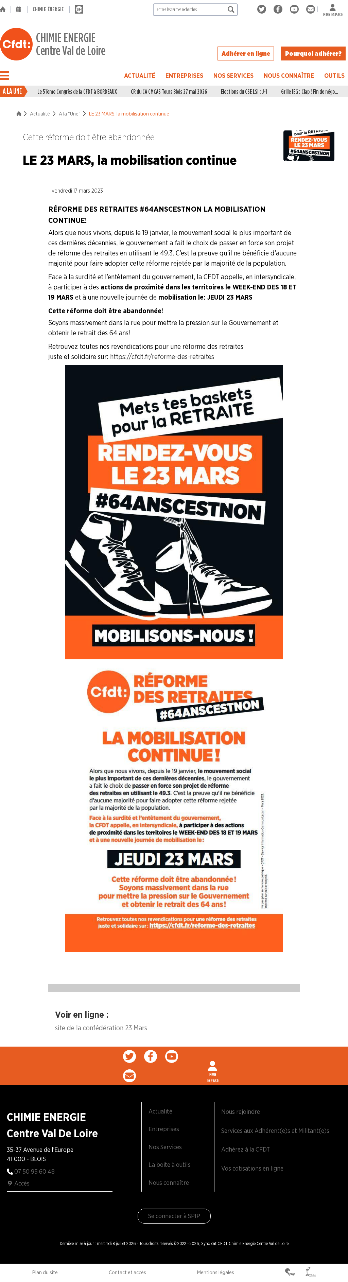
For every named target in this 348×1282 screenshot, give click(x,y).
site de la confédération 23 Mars (101, 1028)
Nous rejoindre (240, 1111)
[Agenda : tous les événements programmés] (19, 9)
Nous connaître (289, 75)
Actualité (139, 75)
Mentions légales (215, 1272)
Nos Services (233, 75)
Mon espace (333, 13)
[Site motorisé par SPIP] (290, 1273)
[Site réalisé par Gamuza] (310, 1273)
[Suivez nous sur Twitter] (262, 9)
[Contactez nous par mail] (310, 9)
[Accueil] (5, 9)
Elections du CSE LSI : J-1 (244, 91)
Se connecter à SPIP (174, 1215)
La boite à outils (170, 1164)
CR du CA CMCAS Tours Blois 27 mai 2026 (169, 91)
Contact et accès (127, 1272)
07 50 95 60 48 (34, 1171)
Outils (334, 75)
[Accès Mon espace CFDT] (213, 1066)
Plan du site (45, 1272)
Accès (22, 1183)
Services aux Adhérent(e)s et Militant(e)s (275, 1130)
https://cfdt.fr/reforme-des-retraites (162, 357)
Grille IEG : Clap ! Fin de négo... (309, 91)
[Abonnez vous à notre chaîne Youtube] (295, 9)
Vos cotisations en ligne (252, 1168)
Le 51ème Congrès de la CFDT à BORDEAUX (77, 91)
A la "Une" (70, 114)
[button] (4, 75)
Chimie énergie (48, 9)
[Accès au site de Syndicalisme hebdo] (79, 9)
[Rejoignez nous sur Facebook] (279, 9)
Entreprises (184, 75)
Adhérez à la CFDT (245, 1149)
